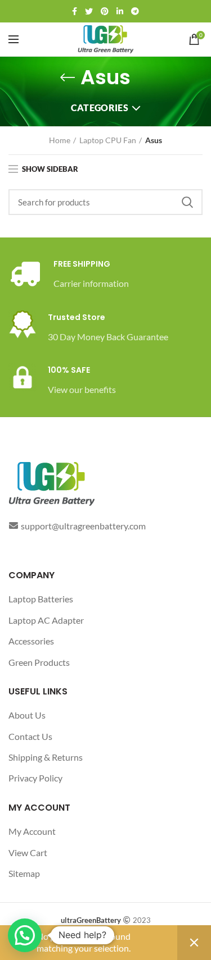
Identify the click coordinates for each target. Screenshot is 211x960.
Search (187, 202)
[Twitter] (89, 11)
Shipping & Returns (45, 757)
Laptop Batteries (40, 598)
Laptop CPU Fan (107, 140)
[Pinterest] (105, 11)
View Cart (27, 852)
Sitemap (24, 873)
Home (59, 140)
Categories (99, 107)
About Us (27, 715)
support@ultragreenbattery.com (83, 525)
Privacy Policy (35, 777)
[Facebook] (74, 11)
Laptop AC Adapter (46, 620)
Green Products (39, 662)
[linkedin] (120, 11)
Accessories (31, 641)
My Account (32, 831)
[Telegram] (135, 11)
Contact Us (30, 736)
